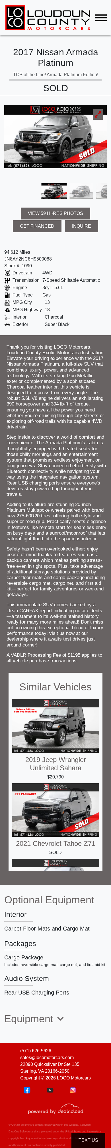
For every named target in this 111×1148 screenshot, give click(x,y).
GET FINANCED (37, 226)
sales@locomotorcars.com (47, 1057)
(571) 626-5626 (35, 1050)
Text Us (88, 1140)
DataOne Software (19, 1131)
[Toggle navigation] (101, 17)
